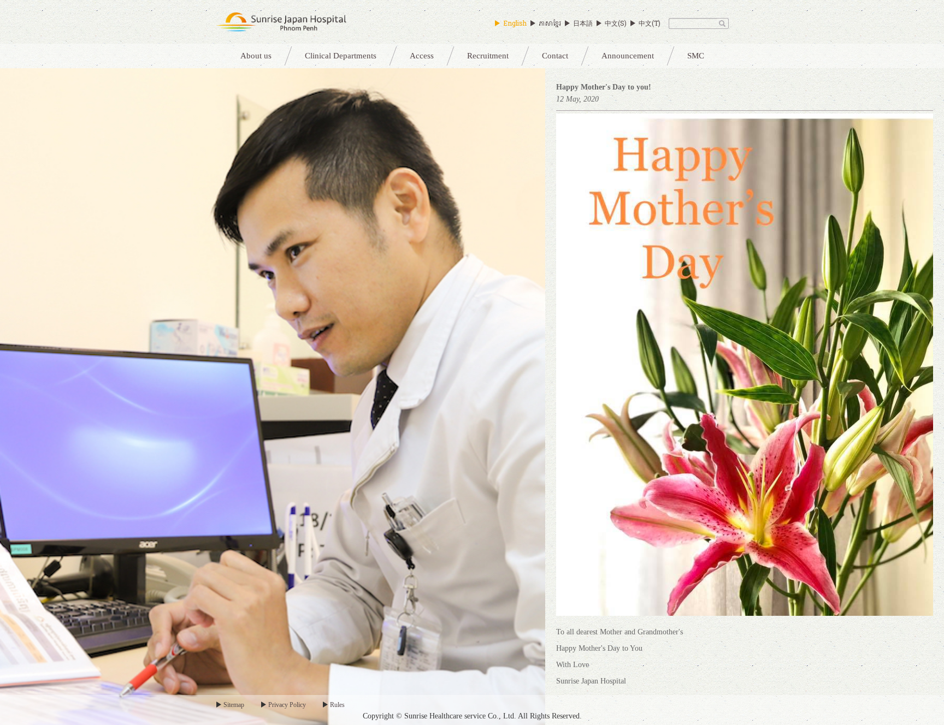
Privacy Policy (287, 705)
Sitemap (233, 705)
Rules (337, 705)
